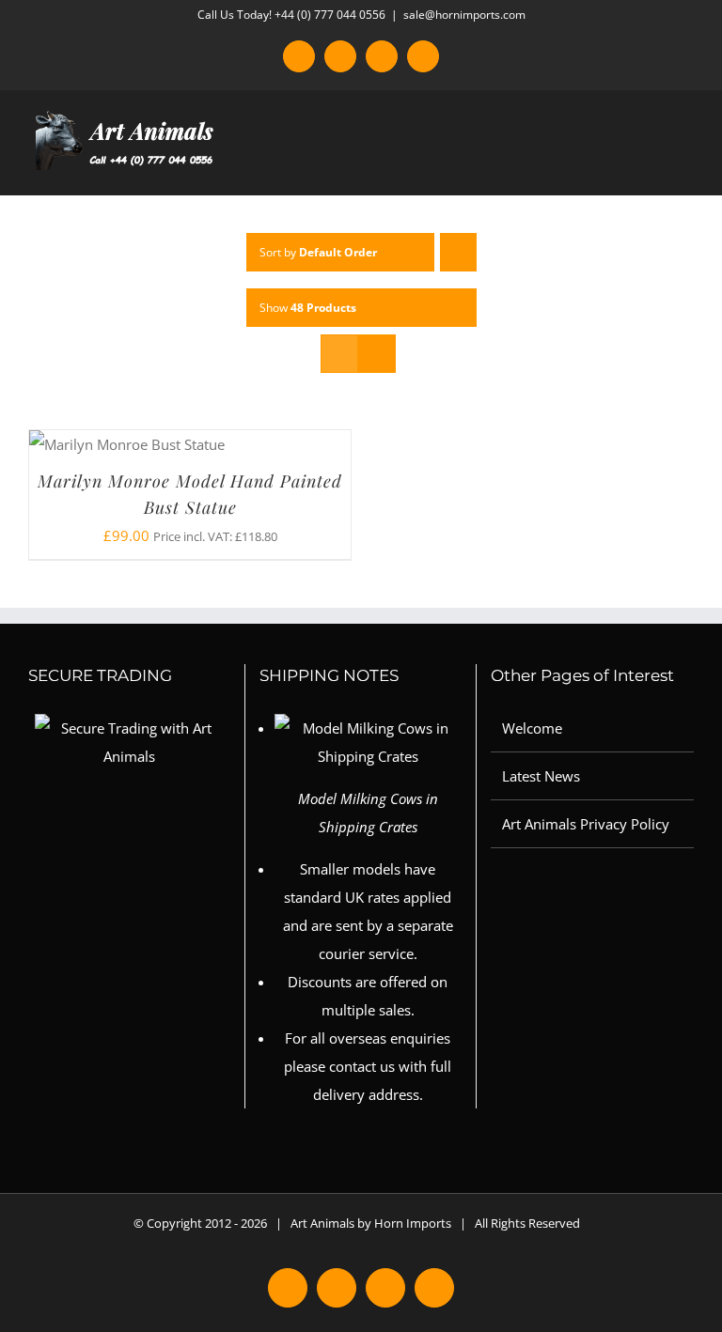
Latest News (541, 776)
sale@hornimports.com (464, 15)
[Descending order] (458, 252)
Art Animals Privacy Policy (585, 823)
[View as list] (376, 353)
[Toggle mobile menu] (686, 166)
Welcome (532, 728)
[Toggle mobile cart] (652, 166)
